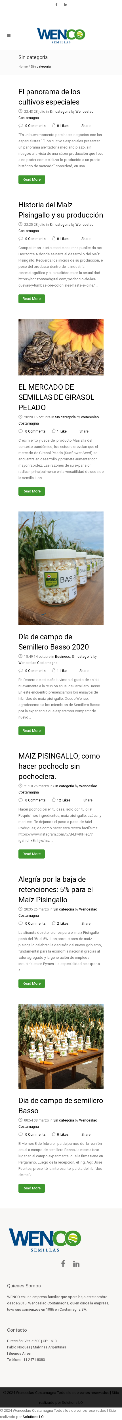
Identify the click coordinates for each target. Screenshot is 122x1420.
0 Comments (35, 126)
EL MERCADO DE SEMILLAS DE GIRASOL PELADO (56, 397)
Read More (32, 179)
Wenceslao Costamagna (38, 663)
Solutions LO (72, 1402)
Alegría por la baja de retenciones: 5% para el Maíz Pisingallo (55, 889)
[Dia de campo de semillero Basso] (61, 1046)
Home (23, 66)
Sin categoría (60, 112)
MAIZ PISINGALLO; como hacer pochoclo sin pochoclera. (59, 766)
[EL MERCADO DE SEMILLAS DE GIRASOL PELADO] (61, 347)
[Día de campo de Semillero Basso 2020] (61, 568)
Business (62, 657)
